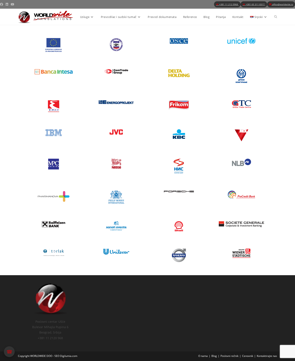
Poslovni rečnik (229, 356)
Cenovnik (247, 356)
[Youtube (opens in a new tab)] (13, 4)
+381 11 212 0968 (227, 4)
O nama (203, 356)
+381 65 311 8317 (254, 4)
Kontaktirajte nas (267, 356)
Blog (214, 356)
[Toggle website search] (275, 17)
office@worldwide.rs (282, 4)
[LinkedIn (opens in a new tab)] (7, 4)
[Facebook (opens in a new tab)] (2, 4)
